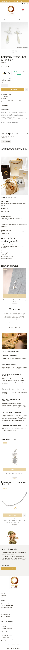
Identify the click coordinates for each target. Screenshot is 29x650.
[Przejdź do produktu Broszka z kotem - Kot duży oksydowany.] (14, 283)
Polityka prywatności (6, 635)
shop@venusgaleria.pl (6, 258)
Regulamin (3, 641)
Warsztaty (3, 595)
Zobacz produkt (12, 515)
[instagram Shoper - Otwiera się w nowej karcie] (21, 1)
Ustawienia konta (5, 616)
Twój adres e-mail (5, 565)
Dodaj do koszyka (13, 89)
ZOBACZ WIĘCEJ (14, 327)
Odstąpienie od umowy (7, 639)
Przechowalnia (4, 618)
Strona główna (4, 19)
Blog (2, 597)
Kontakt (3, 593)
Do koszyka (13, 296)
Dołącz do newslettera (8, 569)
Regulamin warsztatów (6, 637)
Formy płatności (5, 624)
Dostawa (3, 626)
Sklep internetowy (13, 648)
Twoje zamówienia (5, 614)
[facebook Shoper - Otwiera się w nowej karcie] (17, 1)
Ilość (2, 82)
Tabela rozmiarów (5, 603)
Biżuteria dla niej (12, 19)
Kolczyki (19, 19)
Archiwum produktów (6, 607)
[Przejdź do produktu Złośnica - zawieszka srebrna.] (14, 457)
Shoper (18, 644)
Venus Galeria (4, 62)
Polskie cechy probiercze (7, 605)
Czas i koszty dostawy (6, 628)
